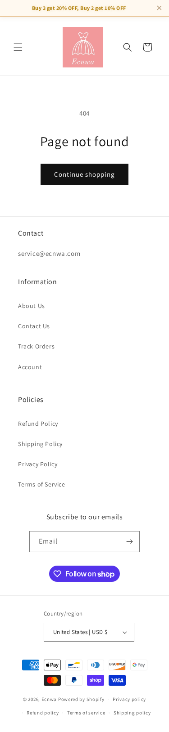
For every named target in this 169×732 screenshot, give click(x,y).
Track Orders (36, 346)
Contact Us (34, 326)
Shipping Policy (40, 444)
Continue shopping (84, 174)
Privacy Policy (37, 464)
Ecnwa (49, 699)
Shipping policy (132, 713)
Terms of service (86, 713)
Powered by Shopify (81, 699)
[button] (18, 47)
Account (30, 367)
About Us (31, 306)
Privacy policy (129, 699)
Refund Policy (38, 424)
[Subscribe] (129, 541)
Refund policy (43, 713)
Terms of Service (41, 484)
